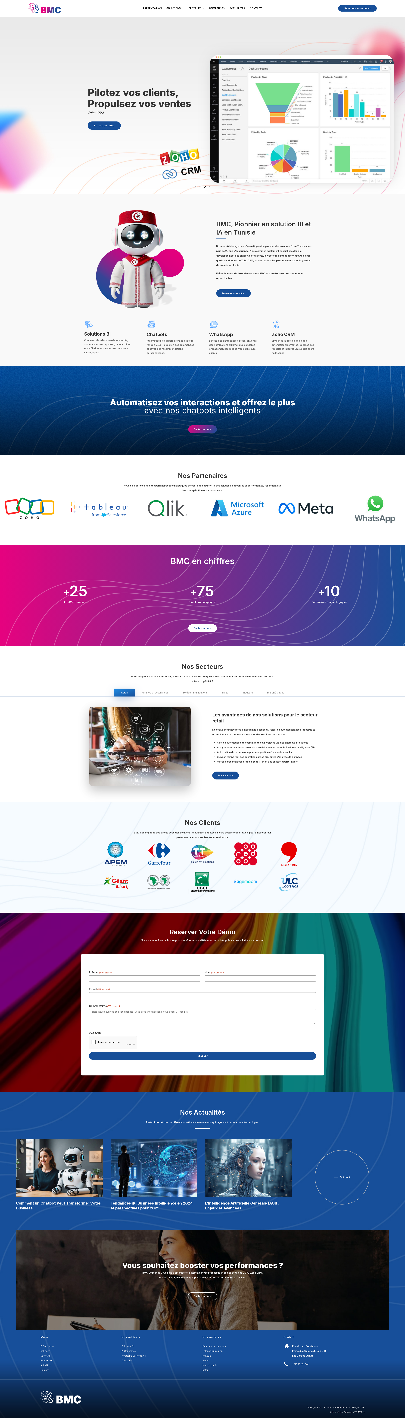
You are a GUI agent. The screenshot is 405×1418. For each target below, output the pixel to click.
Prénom (100, 972)
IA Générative (129, 1351)
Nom (214, 972)
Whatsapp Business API (134, 1355)
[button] (233, 293)
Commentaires (104, 1006)
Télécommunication (212, 1351)
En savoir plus (219, 131)
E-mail (99, 989)
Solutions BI (128, 1346)
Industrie (206, 1355)
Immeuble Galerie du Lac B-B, (309, 1350)
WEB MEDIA (358, 1412)
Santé (205, 1360)
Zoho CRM (127, 1360)
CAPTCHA (95, 1033)
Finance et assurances (214, 1346)
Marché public (209, 1365)
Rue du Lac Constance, (305, 1346)
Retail (205, 1370)
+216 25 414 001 (300, 1364)
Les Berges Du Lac (302, 1355)
